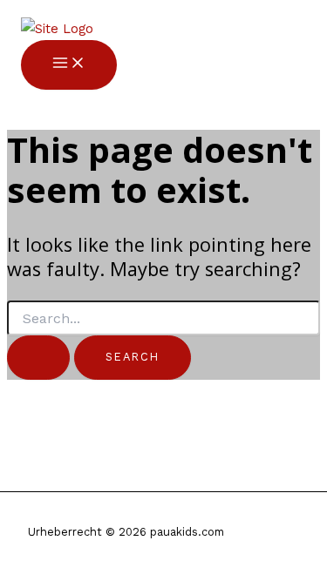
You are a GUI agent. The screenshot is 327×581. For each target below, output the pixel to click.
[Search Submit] (38, 357)
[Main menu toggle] (69, 64)
